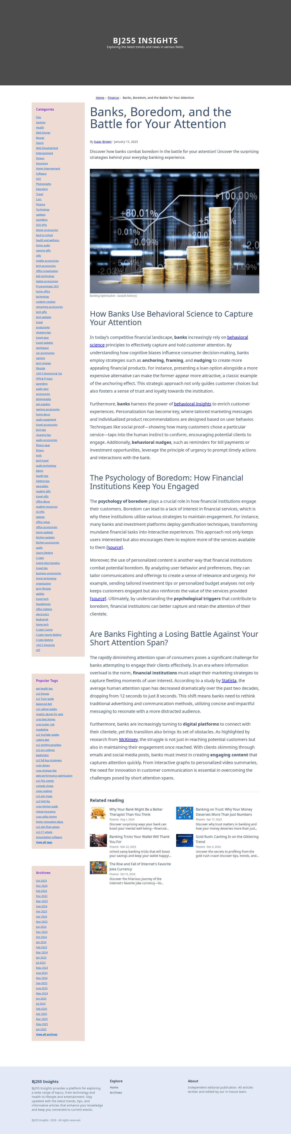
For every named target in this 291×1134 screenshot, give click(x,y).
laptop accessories (47, 281)
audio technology (46, 466)
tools (39, 455)
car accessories (45, 353)
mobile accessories (47, 261)
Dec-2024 (42, 886)
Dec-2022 (42, 896)
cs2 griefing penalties (48, 745)
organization (43, 583)
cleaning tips (43, 435)
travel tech (42, 599)
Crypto (40, 558)
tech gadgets (43, 317)
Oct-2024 (41, 937)
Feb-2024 (41, 891)
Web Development (47, 148)
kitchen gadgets (45, 537)
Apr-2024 (41, 916)
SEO (38, 179)
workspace (42, 348)
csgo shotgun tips (46, 770)
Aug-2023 (42, 988)
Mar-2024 (42, 952)
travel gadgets (44, 343)
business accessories (48, 573)
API (38, 650)
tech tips (41, 430)
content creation (45, 302)
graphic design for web (49, 714)
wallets (40, 594)
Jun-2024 (41, 927)
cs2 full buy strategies (49, 760)
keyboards (42, 619)
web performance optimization (54, 775)
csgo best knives (45, 719)
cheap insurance (46, 811)
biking (39, 471)
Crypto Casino (44, 629)
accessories (43, 394)
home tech (42, 624)
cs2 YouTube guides (47, 735)
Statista (229, 680)
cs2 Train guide (45, 699)
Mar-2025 (42, 1019)
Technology (42, 209)
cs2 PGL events (45, 781)
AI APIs (40, 512)
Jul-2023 (41, 962)
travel (39, 322)
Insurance (42, 163)
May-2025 (42, 1024)
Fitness (40, 158)
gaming (40, 358)
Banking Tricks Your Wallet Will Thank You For (139, 839)
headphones (43, 604)
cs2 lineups (42, 694)
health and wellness (47, 240)
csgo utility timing (46, 816)
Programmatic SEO (47, 286)
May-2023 (42, 968)
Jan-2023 (41, 957)
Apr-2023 (41, 911)
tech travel (42, 460)
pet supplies (43, 404)
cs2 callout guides (46, 709)
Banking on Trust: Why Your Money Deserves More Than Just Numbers (224, 812)
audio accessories (46, 440)
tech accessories (46, 266)
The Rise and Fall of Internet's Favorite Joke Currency (140, 866)
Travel (39, 194)
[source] (115, 547)
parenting (42, 384)
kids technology (45, 276)
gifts (38, 255)
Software (41, 173)
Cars (39, 199)
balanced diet (44, 704)
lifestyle (40, 368)
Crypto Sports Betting (48, 635)
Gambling (42, 220)
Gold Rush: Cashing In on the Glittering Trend (227, 839)
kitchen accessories (47, 542)
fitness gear (43, 445)
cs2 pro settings (45, 750)
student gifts (43, 491)
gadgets (41, 214)
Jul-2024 (41, 1003)
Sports (40, 143)
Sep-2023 (41, 983)
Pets (38, 117)
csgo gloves (43, 765)
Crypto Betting (44, 640)
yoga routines (44, 791)
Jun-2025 (41, 1029)
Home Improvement (48, 168)
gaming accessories (48, 409)
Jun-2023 (41, 998)
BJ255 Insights (145, 40)
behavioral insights (192, 404)
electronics (42, 614)
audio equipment (46, 419)
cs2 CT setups (44, 832)
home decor (43, 414)
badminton (42, 755)
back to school (44, 235)
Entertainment (44, 153)
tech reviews (43, 363)
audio (39, 547)
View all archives (46, 1034)
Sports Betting (44, 553)
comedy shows (44, 786)
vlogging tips (43, 332)
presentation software (49, 837)
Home (100, 98)
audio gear (42, 389)
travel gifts (42, 496)
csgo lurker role (45, 724)
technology (42, 296)
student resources (47, 507)
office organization (47, 271)
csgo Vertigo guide (47, 806)
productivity (43, 327)
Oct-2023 (41, 881)
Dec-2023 (42, 932)
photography (43, 399)
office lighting (44, 609)
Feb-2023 (41, 947)
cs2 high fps (43, 801)
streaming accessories (49, 307)
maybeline (42, 729)
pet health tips (44, 688)
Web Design (43, 132)
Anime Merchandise (48, 563)
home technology (46, 578)
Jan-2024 (41, 942)
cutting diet (42, 740)
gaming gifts (43, 250)
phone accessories (47, 230)
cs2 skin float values (48, 827)
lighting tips (43, 481)
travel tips (42, 568)
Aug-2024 (42, 973)
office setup (43, 522)
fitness (40, 450)
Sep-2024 (41, 906)
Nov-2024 (42, 978)
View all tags (44, 842)
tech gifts (41, 312)
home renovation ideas (49, 822)
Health (40, 127)
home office (43, 291)
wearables (42, 486)
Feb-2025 (41, 1009)
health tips (42, 476)
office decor (43, 501)
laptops (40, 517)
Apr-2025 (41, 1014)
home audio (43, 245)
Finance (113, 98)
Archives (116, 1092)
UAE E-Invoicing (45, 645)
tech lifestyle (43, 588)
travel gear (42, 337)
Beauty (40, 138)
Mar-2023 (42, 901)
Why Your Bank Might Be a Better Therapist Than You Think (136, 812)
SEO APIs (41, 225)
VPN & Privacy (44, 378)
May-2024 (42, 993)
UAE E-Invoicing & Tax (49, 373)
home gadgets (44, 532)
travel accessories (47, 425)
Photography (43, 184)
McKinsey (128, 739)
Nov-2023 (42, 922)
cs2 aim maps (44, 796)
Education (42, 189)
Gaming (40, 122)
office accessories (46, 527)
